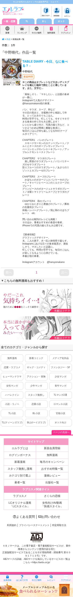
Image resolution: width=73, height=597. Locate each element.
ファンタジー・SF (60, 367)
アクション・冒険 (36, 376)
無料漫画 (51, 33)
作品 (8, 39)
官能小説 (60, 413)
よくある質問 (25, 516)
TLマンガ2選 (60, 395)
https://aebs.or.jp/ (41, 562)
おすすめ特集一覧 (52, 468)
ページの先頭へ (61, 432)
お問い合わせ (50, 516)
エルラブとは (20, 448)
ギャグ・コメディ (36, 367)
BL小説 (36, 413)
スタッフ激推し (36, 395)
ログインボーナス (20, 455)
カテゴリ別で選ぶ (20, 475)
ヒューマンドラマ (12, 376)
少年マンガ (36, 385)
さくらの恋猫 (52, 495)
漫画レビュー (52, 475)
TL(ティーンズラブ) (12, 422)
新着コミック (36, 358)
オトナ (61, 21)
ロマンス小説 (61, 404)
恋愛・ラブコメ (12, 367)
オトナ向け (60, 422)
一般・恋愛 (9, 21)
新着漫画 (19, 461)
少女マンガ (60, 376)
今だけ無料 (36, 33)
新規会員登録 (52, 448)
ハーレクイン (12, 395)
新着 (7, 33)
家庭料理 (28, 76)
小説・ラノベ (12, 404)
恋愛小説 (36, 404)
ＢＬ (44, 21)
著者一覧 (19, 482)
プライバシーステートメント (34, 525)
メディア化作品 (60, 358)
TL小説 (12, 413)
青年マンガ (60, 385)
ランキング (22, 33)
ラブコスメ (66, 33)
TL (27, 21)
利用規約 (11, 525)
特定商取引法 (59, 525)
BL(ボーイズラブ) (36, 422)
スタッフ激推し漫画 (20, 468)
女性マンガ (12, 385)
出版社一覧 (52, 482)
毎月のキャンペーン (52, 461)
